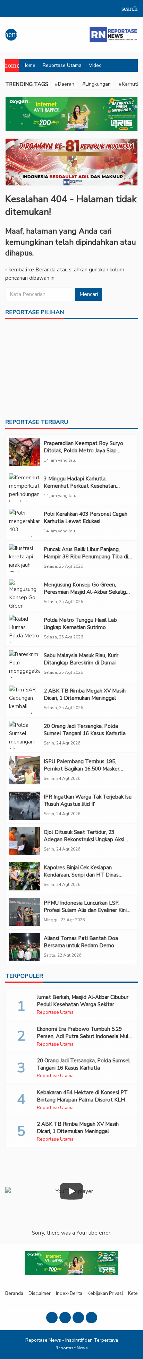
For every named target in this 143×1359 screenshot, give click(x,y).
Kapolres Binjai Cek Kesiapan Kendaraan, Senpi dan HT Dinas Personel (81, 875)
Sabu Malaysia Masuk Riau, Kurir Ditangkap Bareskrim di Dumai (81, 659)
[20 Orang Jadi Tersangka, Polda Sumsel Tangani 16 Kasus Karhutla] (24, 735)
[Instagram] (65, 1317)
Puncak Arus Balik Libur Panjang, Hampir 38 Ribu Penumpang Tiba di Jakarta (86, 556)
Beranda (14, 1293)
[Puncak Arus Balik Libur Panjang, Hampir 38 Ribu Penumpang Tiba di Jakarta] (24, 558)
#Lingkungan (96, 84)
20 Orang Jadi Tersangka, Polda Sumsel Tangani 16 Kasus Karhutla (85, 730)
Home (29, 65)
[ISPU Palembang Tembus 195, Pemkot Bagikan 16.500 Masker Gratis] (24, 770)
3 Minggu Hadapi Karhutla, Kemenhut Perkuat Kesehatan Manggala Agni (80, 486)
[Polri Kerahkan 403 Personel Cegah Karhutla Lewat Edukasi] (24, 523)
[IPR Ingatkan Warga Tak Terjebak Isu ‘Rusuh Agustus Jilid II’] (24, 806)
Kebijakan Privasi (105, 1293)
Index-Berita (69, 1293)
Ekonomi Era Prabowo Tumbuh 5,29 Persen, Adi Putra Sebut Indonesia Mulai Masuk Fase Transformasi (84, 1036)
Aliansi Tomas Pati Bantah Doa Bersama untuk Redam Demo (81, 942)
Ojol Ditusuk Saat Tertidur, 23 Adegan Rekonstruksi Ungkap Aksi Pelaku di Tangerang (84, 839)
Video (95, 65)
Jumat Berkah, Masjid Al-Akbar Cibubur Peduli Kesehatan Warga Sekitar (82, 1001)
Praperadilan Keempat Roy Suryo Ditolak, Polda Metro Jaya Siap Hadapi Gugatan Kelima (83, 450)
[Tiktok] (91, 1317)
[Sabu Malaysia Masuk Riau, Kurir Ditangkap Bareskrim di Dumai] (24, 664)
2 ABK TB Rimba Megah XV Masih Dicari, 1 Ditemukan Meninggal (85, 694)
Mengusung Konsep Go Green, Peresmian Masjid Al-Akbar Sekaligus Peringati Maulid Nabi (87, 592)
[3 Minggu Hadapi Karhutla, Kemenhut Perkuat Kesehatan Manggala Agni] (24, 487)
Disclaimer (39, 1293)
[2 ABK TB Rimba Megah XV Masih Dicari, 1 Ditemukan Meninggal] (24, 700)
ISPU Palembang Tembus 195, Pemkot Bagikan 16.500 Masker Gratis (81, 768)
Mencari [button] (88, 294)
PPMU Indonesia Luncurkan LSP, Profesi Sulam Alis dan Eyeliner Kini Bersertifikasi (85, 910)
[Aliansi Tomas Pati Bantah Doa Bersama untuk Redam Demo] (24, 947)
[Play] (71, 1191)
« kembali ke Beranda (30, 269)
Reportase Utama (62, 65)
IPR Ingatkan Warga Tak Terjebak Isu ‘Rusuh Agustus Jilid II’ (88, 800)
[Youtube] (78, 1317)
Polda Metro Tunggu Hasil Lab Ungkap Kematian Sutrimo (80, 624)
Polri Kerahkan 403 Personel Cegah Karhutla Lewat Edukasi (85, 518)
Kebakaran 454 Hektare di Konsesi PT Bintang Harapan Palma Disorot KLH (82, 1096)
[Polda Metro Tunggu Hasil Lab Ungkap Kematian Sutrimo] (24, 629)
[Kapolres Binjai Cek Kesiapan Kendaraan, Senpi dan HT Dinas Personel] (24, 876)
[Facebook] (52, 1317)
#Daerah (64, 84)
